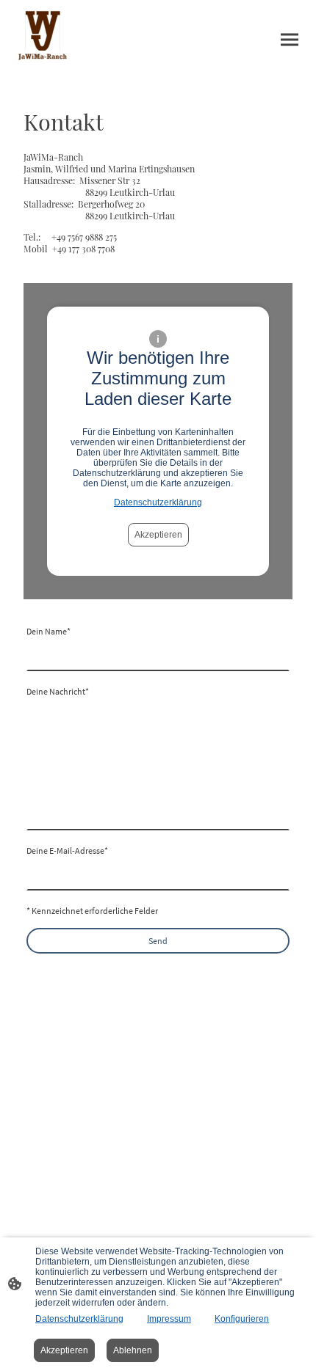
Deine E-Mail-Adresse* (67, 850)
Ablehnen (132, 1350)
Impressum (169, 1319)
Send (158, 940)
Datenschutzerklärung (158, 502)
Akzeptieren (158, 535)
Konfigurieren (242, 1319)
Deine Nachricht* (57, 691)
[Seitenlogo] (43, 39)
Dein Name (48, 631)
